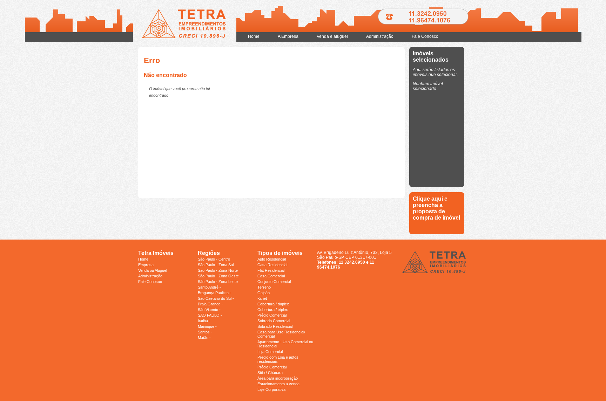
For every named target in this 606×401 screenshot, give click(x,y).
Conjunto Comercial (274, 281)
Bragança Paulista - (214, 293)
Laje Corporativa (271, 389)
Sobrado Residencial (274, 326)
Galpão (263, 293)
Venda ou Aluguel (152, 270)
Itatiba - (204, 321)
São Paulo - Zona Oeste (218, 276)
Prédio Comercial (272, 315)
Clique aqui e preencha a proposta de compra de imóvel (436, 208)
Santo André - (209, 287)
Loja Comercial (270, 352)
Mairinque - (207, 326)
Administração (379, 36)
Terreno (264, 287)
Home (254, 36)
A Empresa (288, 36)
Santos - (205, 332)
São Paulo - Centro (214, 259)
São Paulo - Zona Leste (218, 281)
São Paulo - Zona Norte (218, 270)
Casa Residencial (272, 265)
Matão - (204, 338)
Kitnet (262, 298)
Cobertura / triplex (272, 309)
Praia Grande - (210, 304)
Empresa (146, 265)
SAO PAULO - (210, 315)
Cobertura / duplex (273, 304)
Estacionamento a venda (278, 384)
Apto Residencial (271, 259)
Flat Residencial (270, 270)
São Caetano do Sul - (216, 298)
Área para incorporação (277, 378)
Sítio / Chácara (270, 373)
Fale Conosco (425, 36)
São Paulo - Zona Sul (216, 265)
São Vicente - (209, 309)
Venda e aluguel (332, 36)
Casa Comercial (271, 276)
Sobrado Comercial (273, 321)
